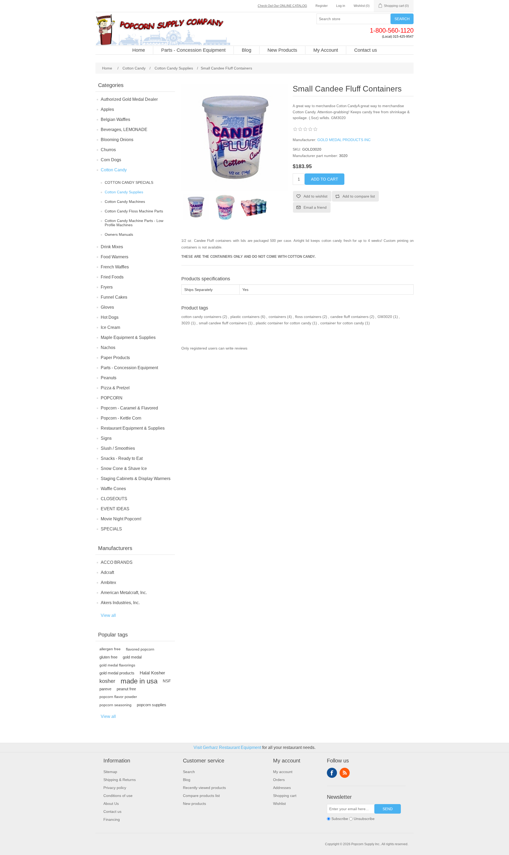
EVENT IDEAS (115, 509)
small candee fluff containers (223, 323)
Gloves (107, 307)
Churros (108, 149)
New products (194, 803)
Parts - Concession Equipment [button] (193, 50)
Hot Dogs (110, 317)
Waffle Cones (113, 488)
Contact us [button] (365, 50)
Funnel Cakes (114, 297)
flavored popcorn (140, 649)
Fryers (107, 287)
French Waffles (115, 267)
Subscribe (339, 819)
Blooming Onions (117, 139)
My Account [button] (325, 50)
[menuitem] (138, 50)
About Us (111, 803)
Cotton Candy (114, 170)
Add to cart (324, 179)
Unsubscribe (364, 819)
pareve (105, 689)
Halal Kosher (152, 672)
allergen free (110, 649)
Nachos (108, 347)
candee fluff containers (349, 317)
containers (277, 317)
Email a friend (315, 207)
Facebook (332, 773)
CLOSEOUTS (114, 498)
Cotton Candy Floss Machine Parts (134, 211)
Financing (111, 819)
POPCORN (111, 398)
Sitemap (110, 772)
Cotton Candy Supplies (124, 192)
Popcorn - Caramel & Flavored (129, 408)
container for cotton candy (342, 323)
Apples (107, 109)
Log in (340, 6)
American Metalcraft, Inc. (124, 592)
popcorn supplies (151, 705)
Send (388, 809)
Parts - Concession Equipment (129, 367)
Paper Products (115, 357)
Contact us (112, 811)
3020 (185, 323)
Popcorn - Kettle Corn (121, 418)
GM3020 (385, 317)
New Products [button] (282, 50)
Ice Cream (110, 327)
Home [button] (138, 50)
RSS (345, 773)
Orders (279, 780)
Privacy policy (114, 788)
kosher (107, 681)
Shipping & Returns (119, 780)
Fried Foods (112, 277)
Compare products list (201, 795)
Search (402, 19)
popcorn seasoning (115, 705)
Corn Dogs (111, 160)
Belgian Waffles (115, 119)
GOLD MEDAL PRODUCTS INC (344, 140)
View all (108, 615)
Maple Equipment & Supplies (128, 337)
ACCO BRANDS (117, 562)
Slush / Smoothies (118, 448)
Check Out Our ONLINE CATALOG (282, 6)
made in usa (139, 681)
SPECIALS (111, 529)
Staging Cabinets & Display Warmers (135, 478)
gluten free (108, 657)
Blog (186, 780)
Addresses (282, 788)
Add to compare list (359, 196)
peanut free (126, 689)
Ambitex (108, 582)
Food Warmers (114, 257)
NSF (167, 681)
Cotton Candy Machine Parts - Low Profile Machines (134, 223)
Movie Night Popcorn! (121, 519)
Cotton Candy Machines (125, 201)
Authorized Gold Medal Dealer (129, 99)
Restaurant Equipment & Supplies (133, 428)
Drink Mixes (112, 247)
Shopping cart (284, 795)
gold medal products (116, 673)
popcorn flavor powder (118, 697)
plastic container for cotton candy (283, 323)
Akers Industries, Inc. (120, 602)
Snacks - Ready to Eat (122, 458)
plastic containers (245, 317)
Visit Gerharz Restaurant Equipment (227, 747)
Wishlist (279, 803)
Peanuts (108, 378)
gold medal (132, 657)
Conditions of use (118, 795)
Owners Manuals (119, 234)
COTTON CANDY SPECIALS (129, 182)
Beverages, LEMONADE (124, 129)
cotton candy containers (201, 317)
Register (321, 6)
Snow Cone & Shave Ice (124, 468)
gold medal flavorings (117, 665)
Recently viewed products (204, 788)
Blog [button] (246, 50)
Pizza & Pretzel (115, 388)
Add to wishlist (315, 196)
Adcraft (107, 572)
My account (282, 772)
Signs (106, 438)
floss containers (308, 317)
